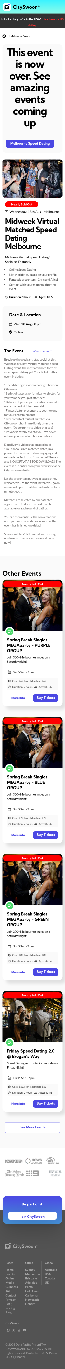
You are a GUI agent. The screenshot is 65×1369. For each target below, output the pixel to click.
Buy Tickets (46, 698)
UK (47, 1282)
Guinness (12, 1287)
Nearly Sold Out (21, 204)
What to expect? (42, 351)
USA (48, 1274)
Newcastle (32, 1299)
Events (10, 1274)
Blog (9, 1312)
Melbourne (32, 1274)
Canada (50, 1278)
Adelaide (31, 1282)
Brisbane (31, 1278)
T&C (8, 1291)
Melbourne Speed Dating (30, 143)
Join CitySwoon (32, 1217)
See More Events (33, 1127)
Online (10, 1278)
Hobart (30, 1304)
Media (10, 1282)
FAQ (9, 1304)
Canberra (31, 1295)
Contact (11, 1295)
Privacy (11, 1299)
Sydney (30, 1270)
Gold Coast (32, 1291)
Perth (29, 1287)
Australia (51, 1270)
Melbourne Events (20, 36)
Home (10, 1270)
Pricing (10, 1308)
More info (18, 698)
